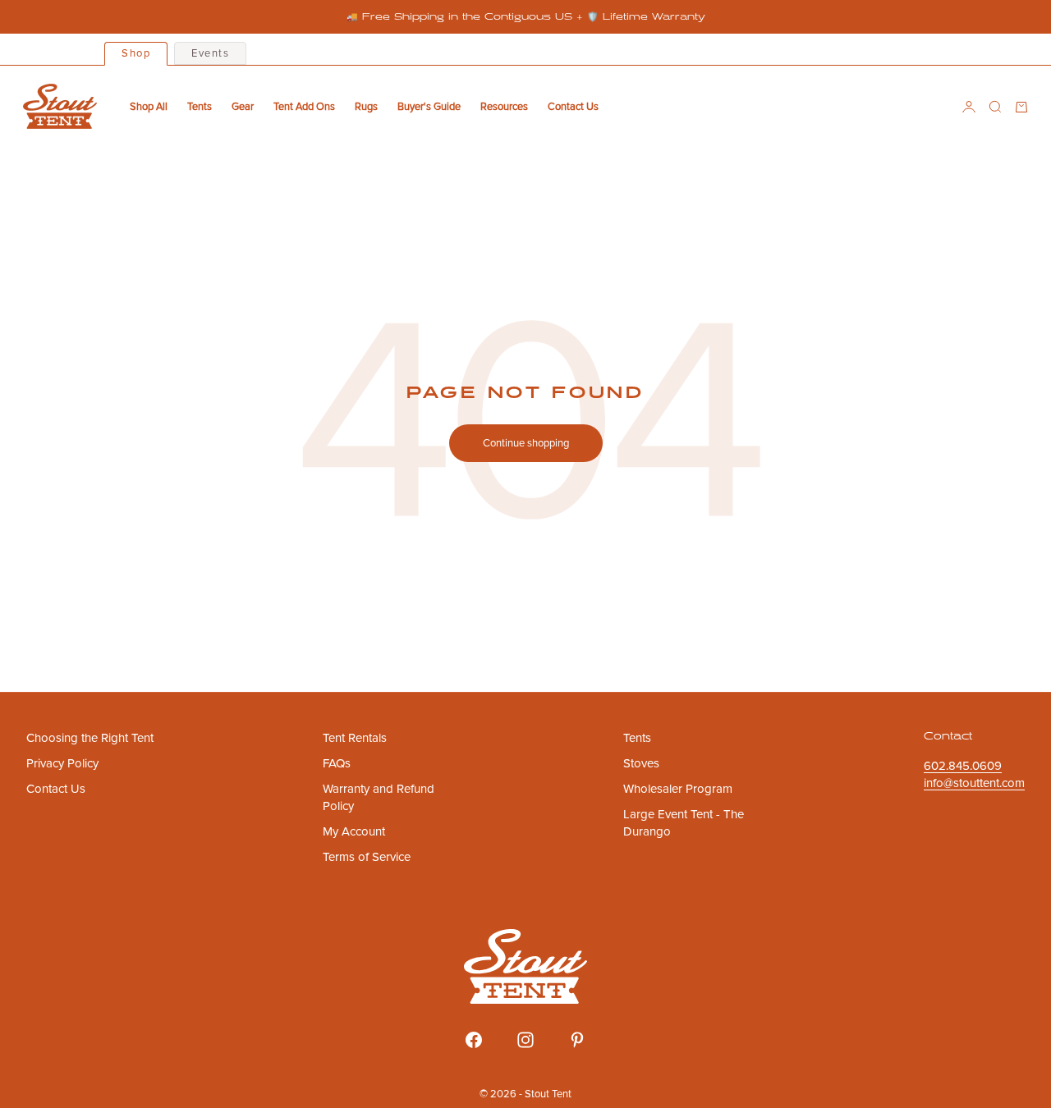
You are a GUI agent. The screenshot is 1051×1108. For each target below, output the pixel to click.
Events (210, 53)
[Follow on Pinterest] (577, 1040)
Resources (504, 106)
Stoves (641, 763)
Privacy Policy (62, 763)
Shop (136, 53)
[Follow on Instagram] (525, 1040)
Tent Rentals (355, 737)
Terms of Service (367, 856)
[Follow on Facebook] (474, 1040)
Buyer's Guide (429, 106)
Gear (243, 106)
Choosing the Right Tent (90, 737)
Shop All (149, 106)
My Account (354, 831)
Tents (199, 106)
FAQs (337, 763)
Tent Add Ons (304, 106)
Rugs (366, 106)
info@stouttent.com (974, 783)
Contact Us (573, 106)
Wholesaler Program (677, 788)
